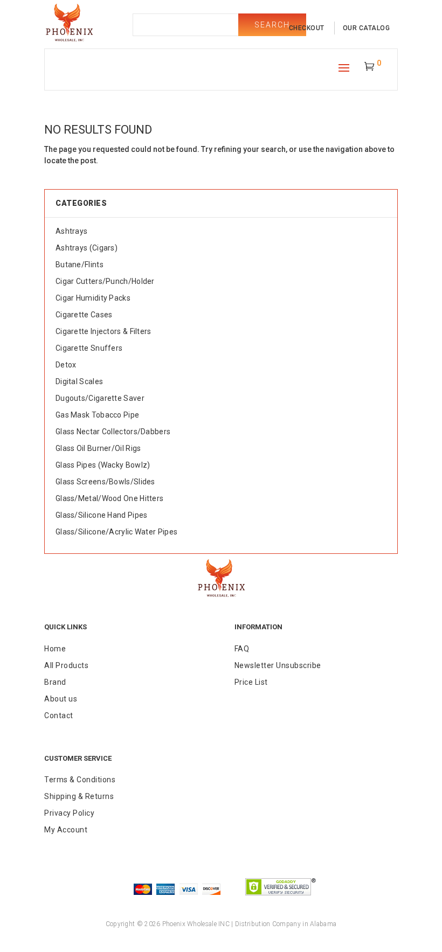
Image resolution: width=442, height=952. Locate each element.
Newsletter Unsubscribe (277, 665)
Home (55, 648)
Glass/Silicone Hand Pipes (102, 515)
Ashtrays (71, 231)
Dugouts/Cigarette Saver (100, 398)
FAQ (242, 648)
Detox (66, 364)
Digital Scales (79, 381)
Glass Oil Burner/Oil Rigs (98, 448)
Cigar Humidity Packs (93, 298)
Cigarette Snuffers (89, 348)
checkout (306, 28)
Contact (58, 715)
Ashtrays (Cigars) (87, 248)
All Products (66, 665)
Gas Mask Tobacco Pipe (97, 415)
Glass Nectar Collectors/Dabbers (113, 431)
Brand (55, 682)
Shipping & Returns (79, 796)
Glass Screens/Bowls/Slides (105, 481)
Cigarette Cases (84, 314)
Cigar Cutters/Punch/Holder (105, 281)
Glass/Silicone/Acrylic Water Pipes (116, 531)
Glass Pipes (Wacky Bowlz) (103, 465)
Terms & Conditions (79, 779)
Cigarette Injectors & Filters (103, 331)
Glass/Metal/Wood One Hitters (109, 498)
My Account (65, 829)
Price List (251, 682)
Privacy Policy (69, 813)
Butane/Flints (79, 264)
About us (60, 698)
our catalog (366, 28)
